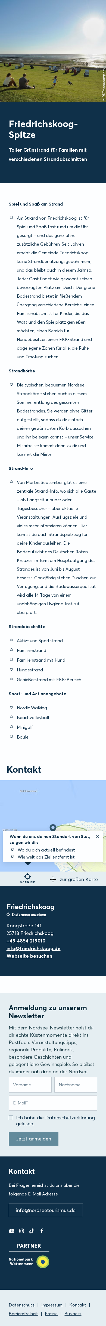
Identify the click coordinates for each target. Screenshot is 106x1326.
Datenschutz (22, 1305)
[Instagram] (21, 1231)
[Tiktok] (32, 1231)
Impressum (52, 1305)
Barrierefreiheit (23, 1313)
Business (72, 1313)
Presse (51, 1313)
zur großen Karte (79, 879)
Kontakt (77, 1305)
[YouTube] (11, 1231)
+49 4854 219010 (26, 941)
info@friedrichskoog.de (34, 948)
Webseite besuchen (29, 956)
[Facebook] (42, 1231)
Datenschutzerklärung (70, 1117)
